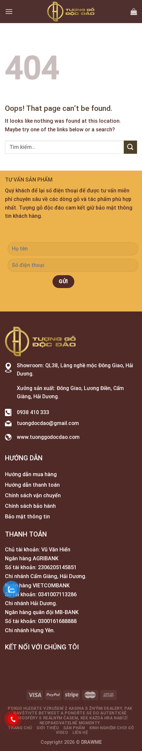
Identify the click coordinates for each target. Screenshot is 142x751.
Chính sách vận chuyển (33, 495)
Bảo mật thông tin (27, 516)
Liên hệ (80, 732)
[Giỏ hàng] (133, 11)
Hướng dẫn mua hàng (31, 474)
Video (62, 732)
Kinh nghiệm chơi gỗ (111, 728)
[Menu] (9, 11)
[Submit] (130, 147)
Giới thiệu (48, 728)
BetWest (49, 713)
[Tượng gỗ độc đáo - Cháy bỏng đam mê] (71, 11)
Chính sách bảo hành (30, 506)
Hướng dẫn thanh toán (32, 485)
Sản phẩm (74, 728)
